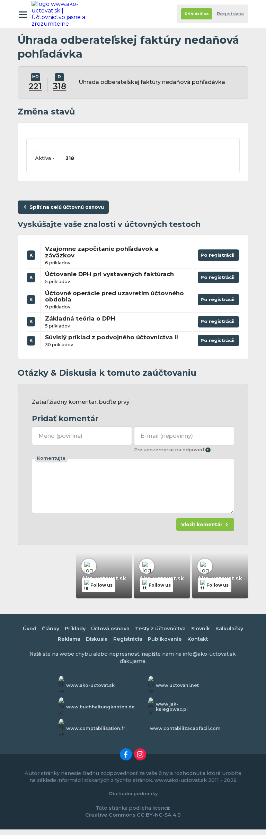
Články (50, 628)
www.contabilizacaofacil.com (185, 728)
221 (35, 86)
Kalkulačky (229, 628)
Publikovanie (165, 639)
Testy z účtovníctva (160, 628)
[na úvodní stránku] (62, 14)
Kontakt (197, 639)
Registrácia (230, 13)
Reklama (69, 639)
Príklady (75, 628)
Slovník (200, 628)
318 (59, 86)
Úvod (29, 628)
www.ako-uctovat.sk (90, 685)
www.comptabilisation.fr (95, 728)
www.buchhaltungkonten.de (100, 706)
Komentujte (51, 458)
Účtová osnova (110, 628)
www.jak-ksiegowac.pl (172, 706)
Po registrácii (218, 256)
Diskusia (97, 639)
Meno (60, 436)
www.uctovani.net (177, 685)
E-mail (167, 436)
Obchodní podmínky (133, 793)
